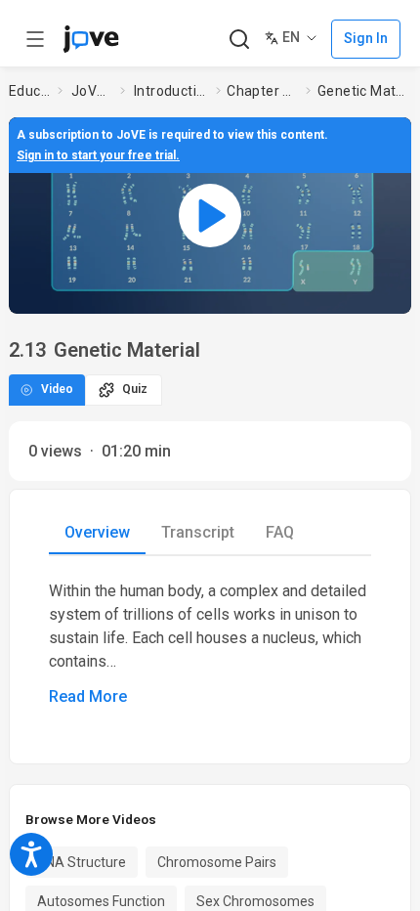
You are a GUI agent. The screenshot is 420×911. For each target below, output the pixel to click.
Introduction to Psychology (171, 91)
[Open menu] (35, 39)
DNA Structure (81, 862)
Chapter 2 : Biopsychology (262, 91)
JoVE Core (91, 91)
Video (57, 389)
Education (29, 91)
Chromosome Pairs (216, 862)
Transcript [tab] (197, 532)
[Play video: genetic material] (210, 215)
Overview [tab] (97, 532)
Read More (88, 696)
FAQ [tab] (280, 532)
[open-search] (239, 39)
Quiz (134, 389)
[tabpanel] (210, 644)
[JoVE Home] (91, 39)
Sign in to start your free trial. (98, 155)
